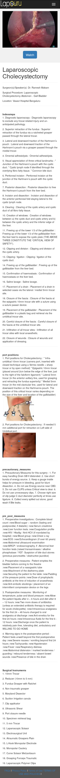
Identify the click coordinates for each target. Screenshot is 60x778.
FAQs (7, 770)
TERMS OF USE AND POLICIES (37, 772)
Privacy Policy (19, 770)
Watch (30, 55)
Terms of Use (35, 770)
